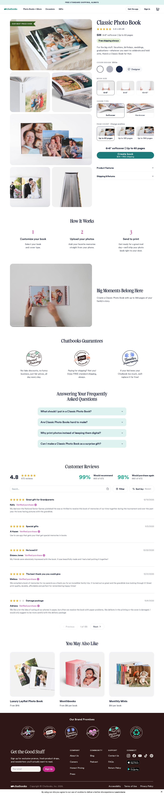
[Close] (162, 792)
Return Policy (114, 768)
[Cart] (158, 9)
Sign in (147, 9)
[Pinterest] (151, 755)
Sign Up (49, 769)
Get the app (133, 9)
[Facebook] (134, 755)
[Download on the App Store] (137, 762)
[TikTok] (145, 755)
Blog (92, 755)
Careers (74, 762)
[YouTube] (140, 755)
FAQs (111, 762)
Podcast (94, 762)
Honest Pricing (77, 768)
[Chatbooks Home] (11, 9)
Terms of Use (130, 786)
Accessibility (115, 786)
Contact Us (113, 755)
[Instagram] (128, 755)
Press (72, 774)
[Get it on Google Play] (137, 769)
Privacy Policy (146, 786)
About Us (74, 755)
